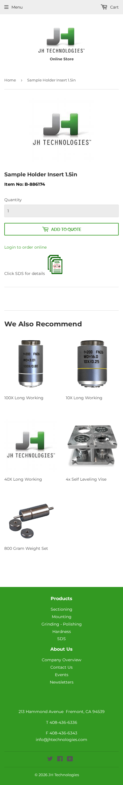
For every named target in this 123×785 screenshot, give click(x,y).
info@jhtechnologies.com (61, 739)
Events (61, 674)
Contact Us (61, 667)
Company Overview (61, 659)
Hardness (61, 631)
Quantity (13, 199)
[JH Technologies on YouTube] (70, 759)
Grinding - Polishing (61, 624)
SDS (61, 638)
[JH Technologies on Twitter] (50, 759)
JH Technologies (63, 774)
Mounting (62, 616)
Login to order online (25, 247)
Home (10, 80)
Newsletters (62, 682)
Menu (17, 7)
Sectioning (61, 609)
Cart (114, 7)
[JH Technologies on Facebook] (60, 759)
